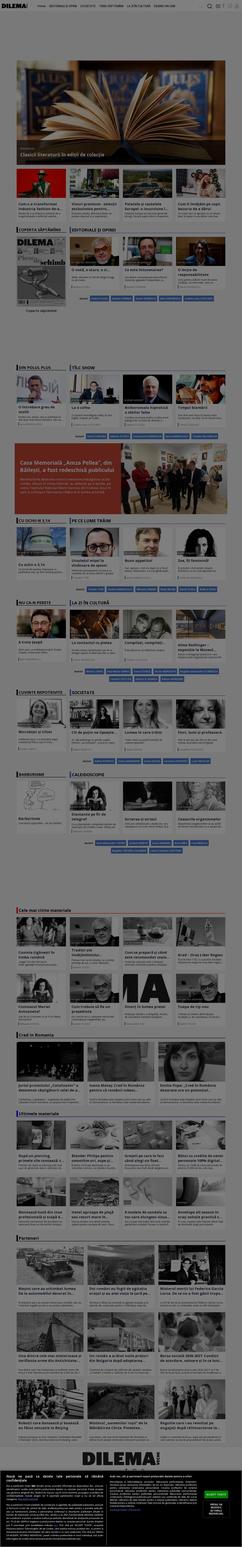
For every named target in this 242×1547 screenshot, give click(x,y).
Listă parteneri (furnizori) (125, 1509)
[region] (121, 1508)
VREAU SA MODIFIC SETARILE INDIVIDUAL (216, 1508)
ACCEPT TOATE (216, 1494)
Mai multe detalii (28, 1499)
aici (56, 1525)
